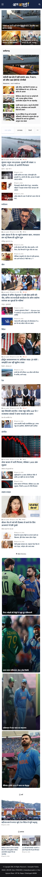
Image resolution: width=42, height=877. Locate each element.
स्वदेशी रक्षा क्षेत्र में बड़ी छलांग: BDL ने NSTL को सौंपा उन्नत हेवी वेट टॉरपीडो (20, 27)
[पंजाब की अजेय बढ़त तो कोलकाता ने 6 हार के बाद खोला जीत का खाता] (7, 321)
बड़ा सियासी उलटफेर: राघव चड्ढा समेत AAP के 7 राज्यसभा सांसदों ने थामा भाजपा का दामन (20, 412)
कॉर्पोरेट (4, 432)
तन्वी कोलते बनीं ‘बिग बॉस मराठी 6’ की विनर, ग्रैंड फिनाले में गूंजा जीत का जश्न (26, 248)
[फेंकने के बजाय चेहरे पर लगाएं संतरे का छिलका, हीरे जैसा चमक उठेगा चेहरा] (7, 535)
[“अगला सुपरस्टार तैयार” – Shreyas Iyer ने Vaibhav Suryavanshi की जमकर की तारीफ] (7, 311)
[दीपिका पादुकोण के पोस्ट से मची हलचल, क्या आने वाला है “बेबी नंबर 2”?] (7, 257)
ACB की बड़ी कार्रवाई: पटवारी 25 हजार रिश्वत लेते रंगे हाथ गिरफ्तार (30, 849)
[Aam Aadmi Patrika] (21, 4)
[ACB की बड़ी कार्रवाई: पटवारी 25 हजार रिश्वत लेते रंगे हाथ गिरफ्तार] (31, 840)
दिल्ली (30, 130)
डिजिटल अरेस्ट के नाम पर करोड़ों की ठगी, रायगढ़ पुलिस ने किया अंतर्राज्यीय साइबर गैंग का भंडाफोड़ (30, 44)
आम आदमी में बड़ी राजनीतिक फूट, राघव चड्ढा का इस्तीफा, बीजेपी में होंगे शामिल (26, 424)
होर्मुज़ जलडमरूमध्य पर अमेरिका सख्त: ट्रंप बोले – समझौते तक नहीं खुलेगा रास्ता (20, 361)
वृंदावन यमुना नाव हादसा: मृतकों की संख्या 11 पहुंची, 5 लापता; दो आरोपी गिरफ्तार (19, 164)
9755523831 (19, 870)
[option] (21, 27)
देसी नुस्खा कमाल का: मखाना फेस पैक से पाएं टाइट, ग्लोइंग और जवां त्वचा (26, 545)
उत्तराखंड (19, 130)
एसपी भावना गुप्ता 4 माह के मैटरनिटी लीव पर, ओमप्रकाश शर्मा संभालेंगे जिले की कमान (27, 107)
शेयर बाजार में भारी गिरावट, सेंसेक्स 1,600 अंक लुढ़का (20, 464)
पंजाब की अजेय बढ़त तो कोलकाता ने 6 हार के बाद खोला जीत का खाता (26, 322)
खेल (3, 264)
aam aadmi (6, 159)
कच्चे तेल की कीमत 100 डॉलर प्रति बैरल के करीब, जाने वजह (26, 373)
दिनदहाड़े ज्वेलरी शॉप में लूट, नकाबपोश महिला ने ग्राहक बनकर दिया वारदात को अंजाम (26, 187)
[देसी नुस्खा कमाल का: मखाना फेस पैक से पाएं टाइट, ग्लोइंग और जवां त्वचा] (7, 544)
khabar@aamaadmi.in (30, 870)
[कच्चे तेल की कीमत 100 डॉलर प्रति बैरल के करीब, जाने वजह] (7, 372)
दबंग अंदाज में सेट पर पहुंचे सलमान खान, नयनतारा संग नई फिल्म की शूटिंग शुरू (21, 236)
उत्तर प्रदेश (8, 130)
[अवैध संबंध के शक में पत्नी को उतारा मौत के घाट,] (7, 196)
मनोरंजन (4, 204)
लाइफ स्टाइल (6, 492)
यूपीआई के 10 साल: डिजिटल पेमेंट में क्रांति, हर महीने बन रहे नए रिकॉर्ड (25, 476)
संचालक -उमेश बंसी (6, 870)
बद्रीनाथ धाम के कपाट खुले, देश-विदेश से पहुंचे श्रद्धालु (19, 822)
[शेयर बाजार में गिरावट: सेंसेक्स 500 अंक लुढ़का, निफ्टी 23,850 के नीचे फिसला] (7, 484)
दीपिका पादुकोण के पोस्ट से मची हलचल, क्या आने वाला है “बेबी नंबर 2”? (26, 257)
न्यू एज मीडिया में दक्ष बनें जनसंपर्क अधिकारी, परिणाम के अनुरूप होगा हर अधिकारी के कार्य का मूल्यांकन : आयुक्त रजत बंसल (27, 117)
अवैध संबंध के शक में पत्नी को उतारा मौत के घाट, (27, 197)
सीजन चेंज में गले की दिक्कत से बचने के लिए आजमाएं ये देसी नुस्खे (18, 524)
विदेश (3, 329)
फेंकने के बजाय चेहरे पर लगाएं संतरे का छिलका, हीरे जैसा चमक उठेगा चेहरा (26, 536)
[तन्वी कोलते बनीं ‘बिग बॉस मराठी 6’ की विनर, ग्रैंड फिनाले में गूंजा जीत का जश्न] (7, 247)
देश (3, 380)
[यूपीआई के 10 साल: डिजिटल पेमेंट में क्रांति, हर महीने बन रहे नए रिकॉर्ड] (7, 475)
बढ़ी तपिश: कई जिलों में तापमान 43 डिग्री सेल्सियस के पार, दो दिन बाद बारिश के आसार (11, 44)
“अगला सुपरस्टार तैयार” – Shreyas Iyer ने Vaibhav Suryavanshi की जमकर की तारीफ (27, 312)
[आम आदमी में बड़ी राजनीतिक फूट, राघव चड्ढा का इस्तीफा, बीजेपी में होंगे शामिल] (7, 424)
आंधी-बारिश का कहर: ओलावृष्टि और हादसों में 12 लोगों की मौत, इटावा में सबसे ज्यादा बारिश (26, 177)
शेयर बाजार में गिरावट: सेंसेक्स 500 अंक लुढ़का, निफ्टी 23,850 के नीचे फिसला (26, 485)
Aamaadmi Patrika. (33, 867)
